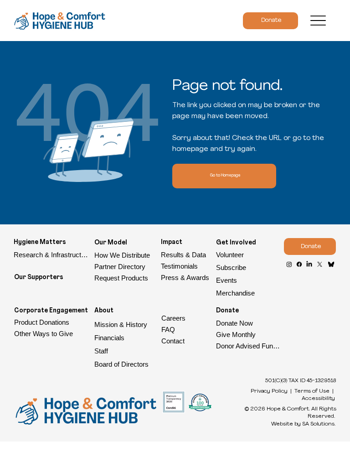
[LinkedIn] (309, 264)
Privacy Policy (269, 391)
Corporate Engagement (51, 310)
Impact (171, 242)
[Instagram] (289, 264)
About (103, 310)
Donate (227, 310)
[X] (319, 264)
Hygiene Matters (40, 242)
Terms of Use (311, 391)
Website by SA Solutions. (303, 424)
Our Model (110, 242)
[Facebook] (299, 264)
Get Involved (236, 242)
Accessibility (318, 398)
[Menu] (318, 21)
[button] (247, 267)
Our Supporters (38, 277)
